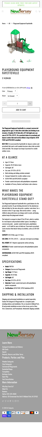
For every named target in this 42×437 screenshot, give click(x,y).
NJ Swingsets (10, 408)
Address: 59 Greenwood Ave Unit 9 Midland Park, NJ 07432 (20, 396)
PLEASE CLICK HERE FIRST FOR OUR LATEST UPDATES (21, 4)
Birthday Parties (7, 374)
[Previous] (5, 42)
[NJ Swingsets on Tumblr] (13, 401)
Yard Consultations (8, 379)
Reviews (4, 391)
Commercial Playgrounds (9, 366)
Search (4, 352)
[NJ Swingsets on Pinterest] (10, 401)
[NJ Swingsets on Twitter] (3, 401)
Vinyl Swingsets (7, 364)
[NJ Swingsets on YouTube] (8, 401)
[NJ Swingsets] (21, 11)
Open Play (5, 376)
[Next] (36, 42)
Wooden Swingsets (8, 361)
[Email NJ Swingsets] (18, 401)
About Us (5, 389)
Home (3, 23)
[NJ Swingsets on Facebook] (6, 401)
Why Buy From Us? (8, 386)
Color (3, 91)
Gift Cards (5, 349)
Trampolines (5, 371)
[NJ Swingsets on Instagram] (15, 401)
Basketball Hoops (7, 369)
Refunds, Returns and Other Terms (12, 354)
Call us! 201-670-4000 (9, 394)
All (9, 23)
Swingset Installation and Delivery (12, 347)
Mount (4, 95)
